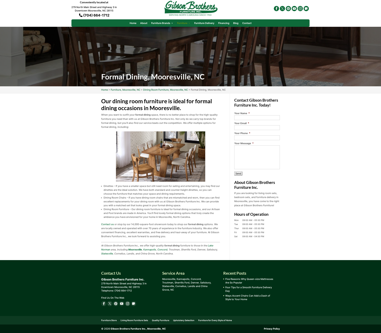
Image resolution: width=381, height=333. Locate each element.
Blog (235, 23)
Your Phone (242, 133)
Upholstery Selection (183, 320)
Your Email (241, 123)
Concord (162, 249)
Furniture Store (109, 320)
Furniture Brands (160, 23)
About (143, 23)
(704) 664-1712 (95, 15)
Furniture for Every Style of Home (215, 320)
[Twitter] (282, 8)
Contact (247, 23)
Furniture (182, 23)
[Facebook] (276, 8)
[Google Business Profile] (306, 8)
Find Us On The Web (112, 297)
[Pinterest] (288, 8)
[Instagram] (300, 8)
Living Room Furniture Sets (134, 320)
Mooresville (135, 249)
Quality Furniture (160, 320)
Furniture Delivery (204, 23)
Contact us (107, 224)
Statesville (107, 253)
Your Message (244, 143)
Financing (223, 23)
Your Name (242, 113)
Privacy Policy (272, 328)
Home (133, 23)
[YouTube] (294, 8)
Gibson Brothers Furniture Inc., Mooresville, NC (138, 328)
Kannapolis (149, 249)
